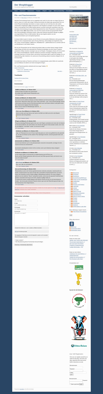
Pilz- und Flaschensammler (25, 15)
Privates (75, 198)
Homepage (17, 207)
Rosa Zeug (79, 64)
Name (16, 199)
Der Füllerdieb (81, 125)
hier (55, 187)
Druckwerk (75, 174)
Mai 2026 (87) (72, 39)
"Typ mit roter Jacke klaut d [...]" (77, 242)
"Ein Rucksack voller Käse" (76, 259)
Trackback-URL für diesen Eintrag (21, 78)
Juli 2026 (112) (73, 36)
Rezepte (75, 201)
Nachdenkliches (77, 194)
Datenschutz (31, 10)
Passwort (72, 369)
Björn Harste (24, 17)
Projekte (75, 199)
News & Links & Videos (79, 196)
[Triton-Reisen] (79, 345)
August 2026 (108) (74, 34)
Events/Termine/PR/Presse (79, 177)
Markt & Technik (77, 191)
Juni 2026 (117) (73, 38)
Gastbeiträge (76, 181)
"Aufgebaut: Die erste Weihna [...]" (77, 253)
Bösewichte (76, 172)
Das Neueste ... (73, 41)
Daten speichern (75, 384)
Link (19, 95)
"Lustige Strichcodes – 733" (76, 247)
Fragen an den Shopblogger (80, 179)
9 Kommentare (21, 67)
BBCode (16, 231)
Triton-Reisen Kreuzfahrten (79, 211)
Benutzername (73, 365)
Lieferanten (76, 189)
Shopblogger (76, 203)
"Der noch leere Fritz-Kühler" (76, 243)
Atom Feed (73, 227)
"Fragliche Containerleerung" (76, 245)
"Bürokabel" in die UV (28, 69)
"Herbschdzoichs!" (74, 255)
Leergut (16, 67)
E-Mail (16, 203)
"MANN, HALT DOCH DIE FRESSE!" (78, 240)
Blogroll (44, 10)
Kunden (75, 183)
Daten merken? (19, 240)
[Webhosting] (79, 267)
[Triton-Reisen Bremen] (79, 21)
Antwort (21, 95)
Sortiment (75, 204)
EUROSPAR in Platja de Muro (24, 71)
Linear (26, 86)
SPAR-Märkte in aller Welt (79, 206)
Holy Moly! (60, 71)
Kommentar (17, 211)
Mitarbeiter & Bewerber (79, 193)
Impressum (22, 10)
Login (50, 10)
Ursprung (23, 118)
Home (16, 10)
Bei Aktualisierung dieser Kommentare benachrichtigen (29, 241)
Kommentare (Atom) (76, 230)
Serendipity (22, 389)
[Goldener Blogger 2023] (79, 278)
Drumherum (76, 176)
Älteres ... (71, 43)
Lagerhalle (75, 186)
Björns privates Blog (59, 10)
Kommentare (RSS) (76, 228)
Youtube (38, 10)
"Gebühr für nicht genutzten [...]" (77, 257)
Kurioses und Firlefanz (78, 184)
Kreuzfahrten (69, 10)
